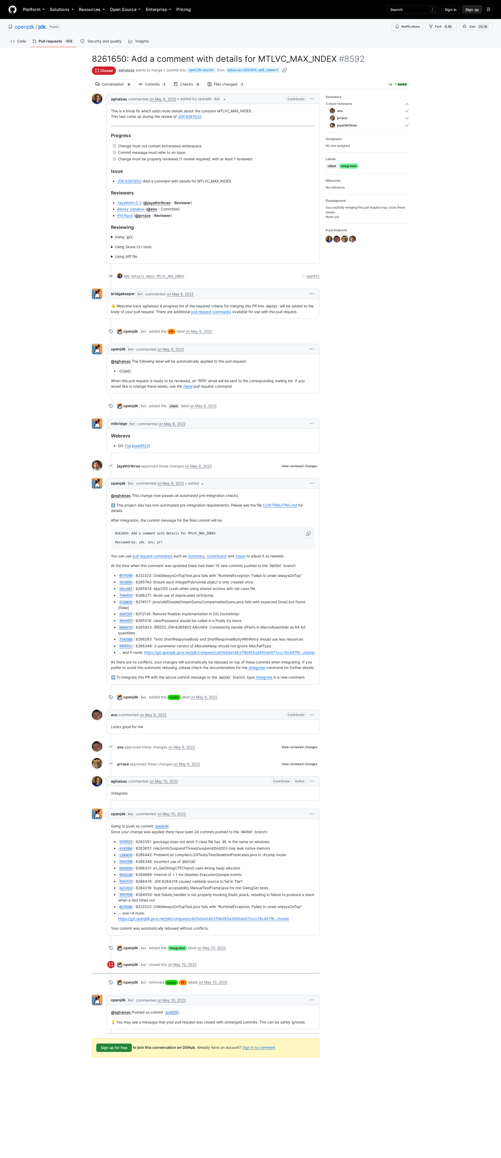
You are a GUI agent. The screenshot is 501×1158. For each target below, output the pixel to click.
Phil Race (125, 215)
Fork (443, 26)
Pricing (183, 9)
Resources (89, 9)
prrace (123, 764)
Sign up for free (114, 1047)
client (174, 406)
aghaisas (126, 70)
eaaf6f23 (141, 445)
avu (114, 714)
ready (174, 697)
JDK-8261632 (189, 116)
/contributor (217, 556)
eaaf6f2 (313, 276)
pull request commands (211, 311)
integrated (177, 948)
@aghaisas (121, 361)
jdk (42, 27)
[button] (203, 99)
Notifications (410, 26)
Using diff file (126, 256)
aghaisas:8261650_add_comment (252, 70)
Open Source (123, 9)
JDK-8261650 (129, 181)
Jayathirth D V (129, 202)
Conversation (118, 84)
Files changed (231, 84)
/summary (196, 556)
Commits (157, 84)
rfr (171, 331)
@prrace (143, 215)
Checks (192, 84)
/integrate (256, 667)
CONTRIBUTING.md (280, 505)
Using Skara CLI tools (133, 247)
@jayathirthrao (157, 202)
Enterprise (156, 9)
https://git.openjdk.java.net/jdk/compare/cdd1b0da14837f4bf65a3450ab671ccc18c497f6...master (229, 652)
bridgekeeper (123, 293)
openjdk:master (201, 70)
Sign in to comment (258, 1047)
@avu (152, 209)
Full (128, 445)
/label (188, 386)
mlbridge (119, 423)
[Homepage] (12, 9)
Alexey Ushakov (131, 209)
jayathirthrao (128, 466)
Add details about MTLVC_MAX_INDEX (154, 276)
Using (123, 237)
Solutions (59, 9)
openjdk (24, 27)
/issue (240, 556)
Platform (31, 9)
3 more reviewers (339, 104)
